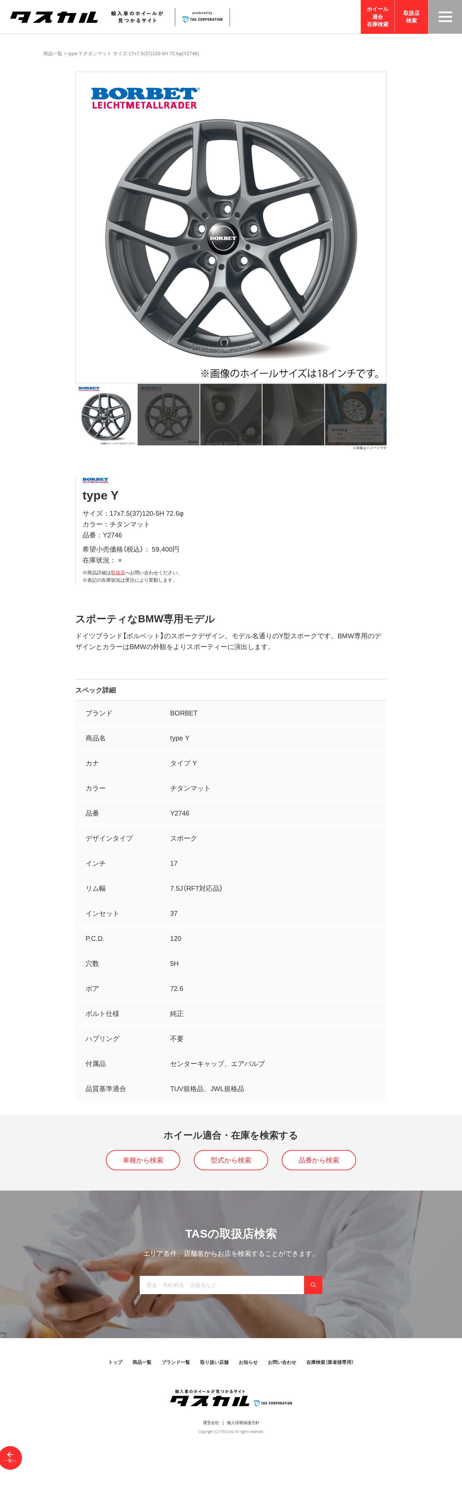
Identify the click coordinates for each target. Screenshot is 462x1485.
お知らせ (248, 1362)
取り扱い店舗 (214, 1362)
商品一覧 (52, 53)
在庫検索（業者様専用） (330, 1362)
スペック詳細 (95, 690)
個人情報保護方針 (243, 1422)
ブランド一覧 (176, 1362)
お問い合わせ (282, 1362)
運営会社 (211, 1422)
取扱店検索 (411, 16)
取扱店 (118, 572)
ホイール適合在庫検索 (378, 16)
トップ (115, 1362)
